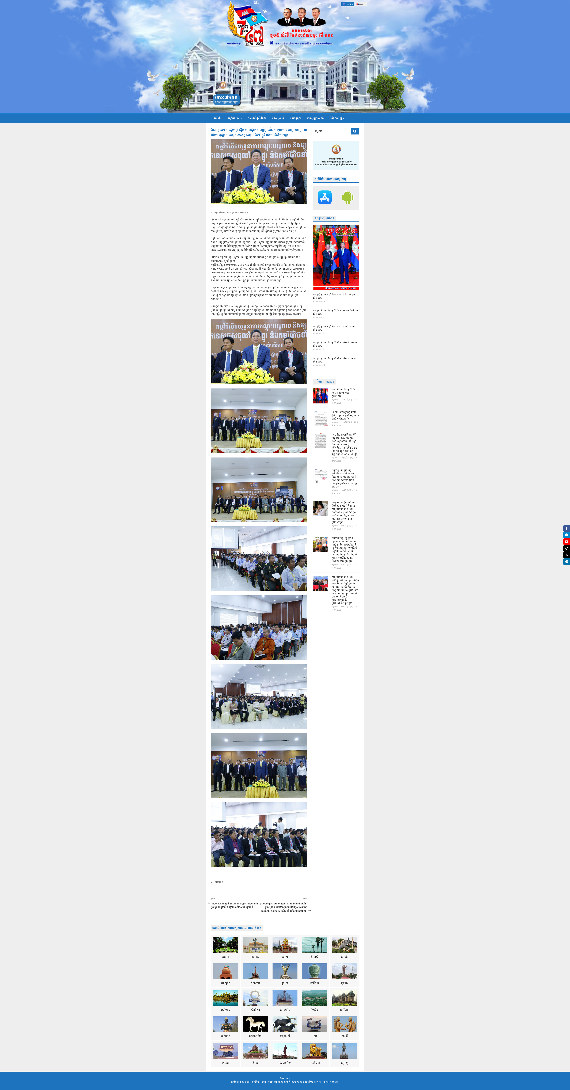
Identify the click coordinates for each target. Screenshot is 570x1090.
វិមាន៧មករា (226, 98)
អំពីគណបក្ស (336, 118)
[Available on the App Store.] (324, 198)
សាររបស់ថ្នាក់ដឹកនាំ (257, 118)
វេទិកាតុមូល (295, 118)
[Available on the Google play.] (347, 198)
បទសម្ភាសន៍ (278, 118)
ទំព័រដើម (217, 118)
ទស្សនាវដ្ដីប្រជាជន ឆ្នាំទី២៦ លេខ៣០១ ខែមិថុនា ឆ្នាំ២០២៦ (335, 312)
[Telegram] (566, 535)
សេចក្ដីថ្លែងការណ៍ (315, 118)
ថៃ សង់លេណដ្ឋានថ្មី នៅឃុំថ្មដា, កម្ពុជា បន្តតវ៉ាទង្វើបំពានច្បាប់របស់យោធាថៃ (345, 416)
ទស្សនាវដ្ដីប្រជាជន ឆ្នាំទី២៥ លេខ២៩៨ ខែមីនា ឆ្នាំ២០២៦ (334, 360)
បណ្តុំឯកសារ (233, 118)
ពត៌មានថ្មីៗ (219, 882)
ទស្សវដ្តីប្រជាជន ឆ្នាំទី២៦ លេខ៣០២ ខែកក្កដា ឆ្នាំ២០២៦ (334, 296)
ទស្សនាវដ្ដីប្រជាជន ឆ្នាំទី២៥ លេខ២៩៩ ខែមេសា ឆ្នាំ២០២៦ (335, 344)
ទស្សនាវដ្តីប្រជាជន (324, 218)
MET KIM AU (244, 212)
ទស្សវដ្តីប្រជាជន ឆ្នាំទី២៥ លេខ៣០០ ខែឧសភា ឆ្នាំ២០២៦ (334, 328)
